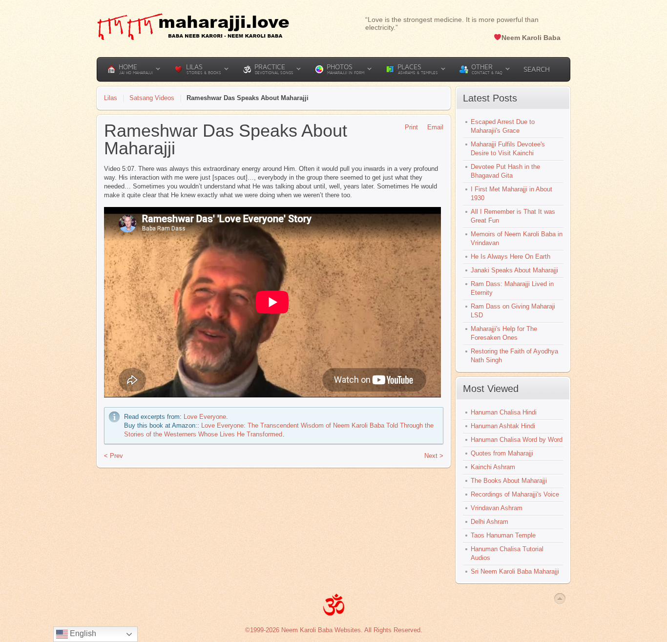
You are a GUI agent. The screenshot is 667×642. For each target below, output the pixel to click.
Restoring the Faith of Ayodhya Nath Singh (514, 356)
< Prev (113, 455)
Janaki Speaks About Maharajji (514, 270)
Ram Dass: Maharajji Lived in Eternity (512, 288)
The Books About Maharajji (509, 480)
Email (435, 127)
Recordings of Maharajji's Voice (515, 494)
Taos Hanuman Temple (503, 535)
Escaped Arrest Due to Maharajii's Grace (503, 126)
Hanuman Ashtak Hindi (503, 426)
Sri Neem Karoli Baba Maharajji (515, 571)
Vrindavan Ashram (496, 508)
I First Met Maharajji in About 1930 (511, 194)
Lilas (110, 98)
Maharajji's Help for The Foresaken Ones (504, 333)
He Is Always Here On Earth (510, 256)
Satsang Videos (151, 98)
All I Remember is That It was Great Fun (513, 216)
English (82, 633)
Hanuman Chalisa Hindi (504, 412)
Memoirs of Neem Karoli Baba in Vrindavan (517, 238)
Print (411, 127)
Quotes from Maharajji (502, 453)
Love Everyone (205, 416)
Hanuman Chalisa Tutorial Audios (507, 553)
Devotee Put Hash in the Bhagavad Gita (505, 171)
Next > (433, 455)
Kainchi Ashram (493, 467)
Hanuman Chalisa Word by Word (517, 439)
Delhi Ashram (489, 521)
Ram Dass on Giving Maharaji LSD (513, 311)
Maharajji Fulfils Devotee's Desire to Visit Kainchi (508, 149)
